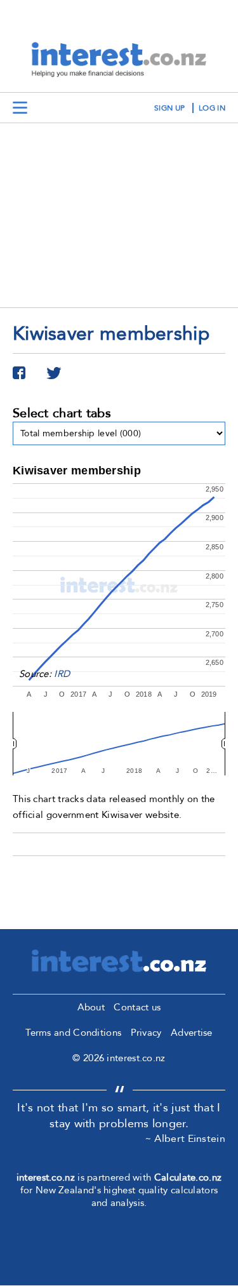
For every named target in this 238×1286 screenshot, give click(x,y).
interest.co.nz (46, 1177)
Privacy (146, 1032)
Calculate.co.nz (188, 1177)
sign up (169, 108)
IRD (62, 673)
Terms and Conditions (73, 1032)
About (91, 1007)
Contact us (137, 1007)
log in (212, 108)
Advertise (192, 1032)
